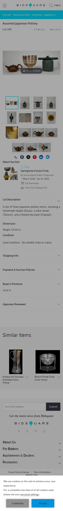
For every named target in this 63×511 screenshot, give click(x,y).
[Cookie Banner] (31, 493)
